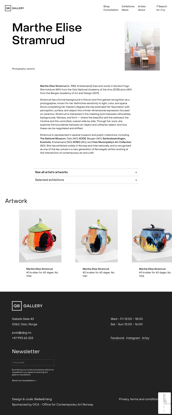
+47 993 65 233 (22, 338)
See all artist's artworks (86, 172)
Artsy (145, 338)
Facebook (117, 338)
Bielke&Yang (43, 399)
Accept (165, 403)
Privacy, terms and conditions (139, 399)
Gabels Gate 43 (23, 319)
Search (163, 6)
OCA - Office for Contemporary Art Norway (63, 404)
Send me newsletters (24, 380)
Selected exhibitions (86, 180)
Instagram (133, 338)
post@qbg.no (21, 333)
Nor (158, 10)
